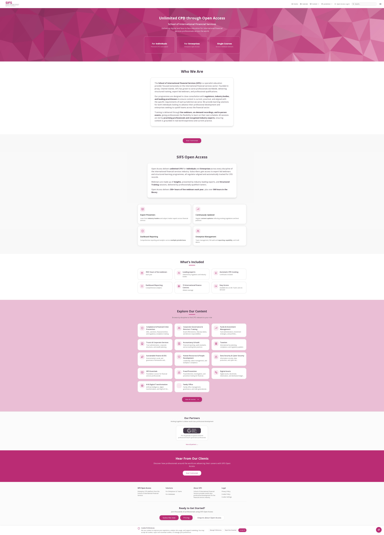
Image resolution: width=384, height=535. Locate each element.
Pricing (186, 518)
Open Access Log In (343, 4)
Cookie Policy (226, 494)
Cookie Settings (227, 497)
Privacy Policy (226, 491)
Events (296, 4)
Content (314, 4)
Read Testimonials (192, 141)
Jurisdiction (327, 4)
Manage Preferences (216, 530)
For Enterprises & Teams (174, 491)
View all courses (190, 399)
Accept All (242, 530)
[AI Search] (379, 530)
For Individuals (170, 494)
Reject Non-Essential (230, 530)
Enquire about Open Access (209, 518)
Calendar (305, 4)
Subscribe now (169, 518)
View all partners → (192, 444)
